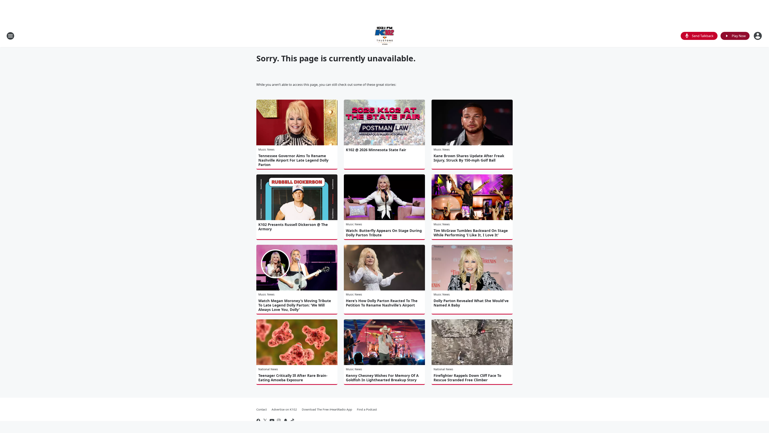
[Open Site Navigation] (10, 36)
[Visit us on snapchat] (285, 420)
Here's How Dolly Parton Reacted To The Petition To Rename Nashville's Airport (382, 302)
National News (268, 369)
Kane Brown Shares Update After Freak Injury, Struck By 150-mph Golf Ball (469, 158)
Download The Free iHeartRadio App (327, 409)
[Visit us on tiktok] (292, 420)
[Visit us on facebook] (258, 420)
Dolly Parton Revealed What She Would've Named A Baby (471, 302)
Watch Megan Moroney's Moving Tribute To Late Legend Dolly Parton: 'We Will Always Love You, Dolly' (294, 305)
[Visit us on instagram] (278, 420)
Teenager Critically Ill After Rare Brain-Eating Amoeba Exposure (292, 377)
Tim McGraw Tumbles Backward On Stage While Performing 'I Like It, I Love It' (471, 232)
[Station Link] (384, 35)
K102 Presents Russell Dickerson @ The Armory (293, 226)
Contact (261, 409)
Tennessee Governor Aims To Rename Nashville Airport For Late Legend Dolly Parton (293, 160)
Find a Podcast (367, 409)
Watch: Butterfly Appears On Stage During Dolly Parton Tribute (384, 232)
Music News (266, 149)
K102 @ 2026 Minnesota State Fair (376, 150)
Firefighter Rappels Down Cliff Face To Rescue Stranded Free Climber (467, 377)
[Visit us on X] (265, 420)
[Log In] (758, 36)
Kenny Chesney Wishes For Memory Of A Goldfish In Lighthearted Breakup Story (382, 377)
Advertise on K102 (284, 409)
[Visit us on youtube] (272, 420)
